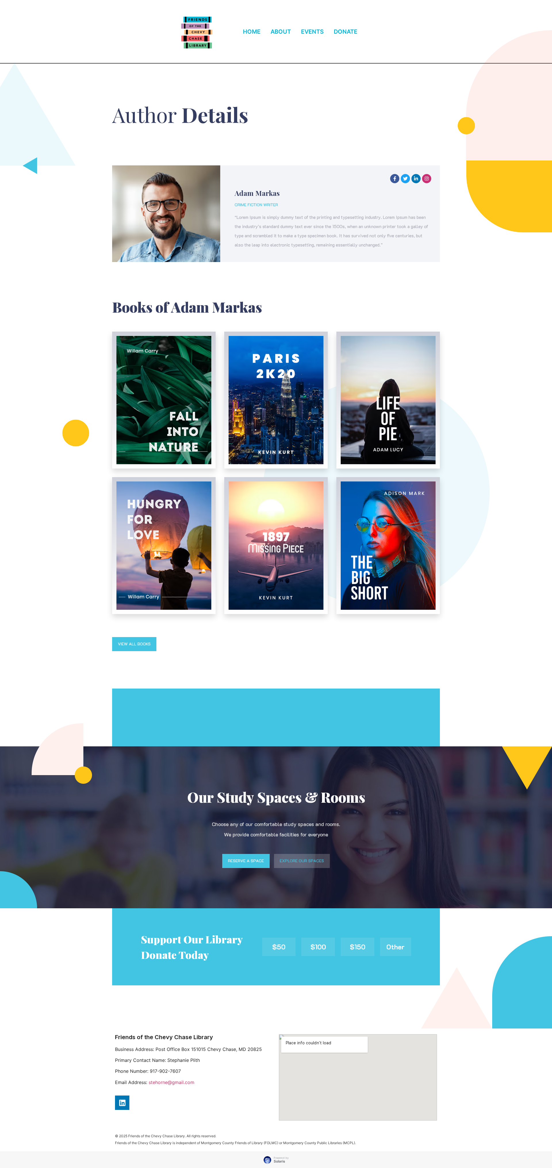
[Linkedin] (122, 1103)
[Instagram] (426, 178)
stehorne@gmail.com (171, 1082)
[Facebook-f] (394, 178)
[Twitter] (405, 178)
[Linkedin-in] (416, 178)
